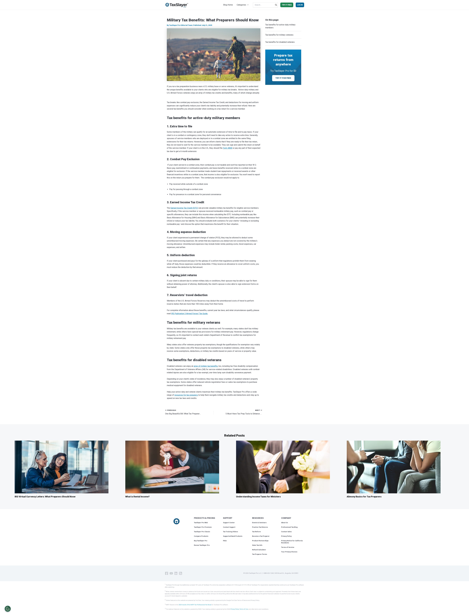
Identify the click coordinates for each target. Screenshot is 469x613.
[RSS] (180, 573)
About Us (284, 523)
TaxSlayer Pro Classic (202, 532)
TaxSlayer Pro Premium (203, 527)
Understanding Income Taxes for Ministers (258, 496)
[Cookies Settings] (8, 609)
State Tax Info (257, 545)
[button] (247, 5)
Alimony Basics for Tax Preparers (364, 496)
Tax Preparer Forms (259, 554)
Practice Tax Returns (260, 527)
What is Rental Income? (137, 496)
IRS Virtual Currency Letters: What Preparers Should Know (45, 496)
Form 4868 (227, 148)
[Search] (276, 4)
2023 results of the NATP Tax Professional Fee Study (195, 605)
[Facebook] (166, 573)
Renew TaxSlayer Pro (202, 545)
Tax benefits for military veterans (279, 35)
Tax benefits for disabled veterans (280, 42)
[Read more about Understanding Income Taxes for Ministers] (283, 467)
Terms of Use (244, 609)
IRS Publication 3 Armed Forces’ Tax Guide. (189, 313)
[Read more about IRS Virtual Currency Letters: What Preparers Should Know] (61, 467)
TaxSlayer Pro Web (201, 523)
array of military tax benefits (206, 366)
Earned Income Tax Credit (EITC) (184, 208)
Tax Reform (256, 532)
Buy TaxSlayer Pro (200, 541)
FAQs (225, 541)
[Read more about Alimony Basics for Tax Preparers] (394, 467)
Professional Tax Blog (289, 527)
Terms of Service (287, 547)
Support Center (229, 523)
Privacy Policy (286, 536)
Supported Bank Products (232, 536)
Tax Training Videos (230, 532)
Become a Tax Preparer (261, 536)
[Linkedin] (176, 573)
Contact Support (229, 527)
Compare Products (201, 536)
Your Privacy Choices (289, 552)
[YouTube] (171, 573)
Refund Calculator (259, 550)
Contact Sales (286, 532)
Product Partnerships (260, 541)
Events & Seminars (259, 523)
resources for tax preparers (186, 395)
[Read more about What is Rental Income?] (172, 467)
